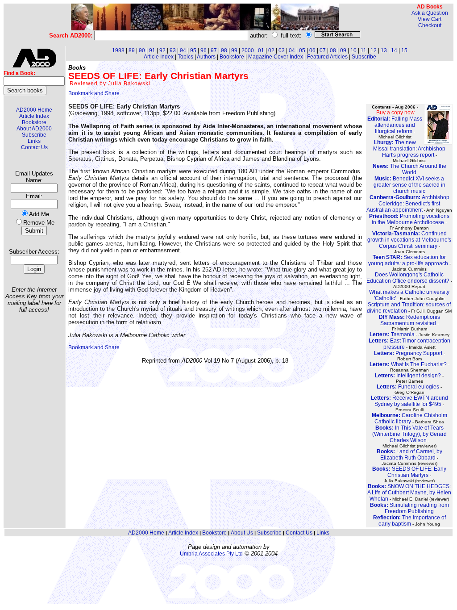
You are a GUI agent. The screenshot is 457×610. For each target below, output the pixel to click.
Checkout (429, 25)
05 (302, 50)
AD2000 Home (34, 110)
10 (353, 50)
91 (152, 50)
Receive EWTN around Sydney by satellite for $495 (409, 401)
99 (234, 50)
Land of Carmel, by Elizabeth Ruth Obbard (409, 454)
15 (404, 50)
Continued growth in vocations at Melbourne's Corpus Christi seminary (409, 239)
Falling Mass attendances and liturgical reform (394, 125)
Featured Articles (327, 57)
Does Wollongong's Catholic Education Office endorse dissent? (407, 278)
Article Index (34, 116)
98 (224, 50)
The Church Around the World (409, 169)
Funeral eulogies (408, 387)
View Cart (429, 19)
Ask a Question (429, 13)
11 (363, 50)
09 (343, 50)
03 (281, 50)
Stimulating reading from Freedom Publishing (409, 508)
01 (261, 50)
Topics (185, 57)
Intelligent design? (408, 375)
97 (214, 50)
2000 (247, 50)
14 (394, 50)
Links (34, 141)
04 (292, 50)
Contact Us (34, 147)
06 (312, 50)
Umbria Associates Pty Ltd (211, 554)
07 (323, 50)
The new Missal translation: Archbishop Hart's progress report (409, 148)
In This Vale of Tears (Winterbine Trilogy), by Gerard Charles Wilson (409, 434)
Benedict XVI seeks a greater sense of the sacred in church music (409, 184)
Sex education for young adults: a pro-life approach (408, 260)
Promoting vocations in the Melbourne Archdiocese (409, 219)
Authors (206, 57)
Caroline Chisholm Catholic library (409, 418)
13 (384, 50)
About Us (242, 533)
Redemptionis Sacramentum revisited (409, 320)
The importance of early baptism (409, 520)
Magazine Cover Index (275, 57)
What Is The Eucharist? (408, 364)
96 (203, 50)
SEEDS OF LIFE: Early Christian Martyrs (409, 472)
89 (132, 50)
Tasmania (392, 334)
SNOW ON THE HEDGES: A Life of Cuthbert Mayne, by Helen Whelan (409, 492)
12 (373, 50)
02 (271, 50)
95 (193, 50)
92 (162, 50)
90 (142, 50)
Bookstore (34, 122)
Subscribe (34, 135)
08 (333, 50)
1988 (118, 50)
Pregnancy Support (408, 353)
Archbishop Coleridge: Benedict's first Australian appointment (407, 203)
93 (173, 50)
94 (183, 50)
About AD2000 (34, 128)
